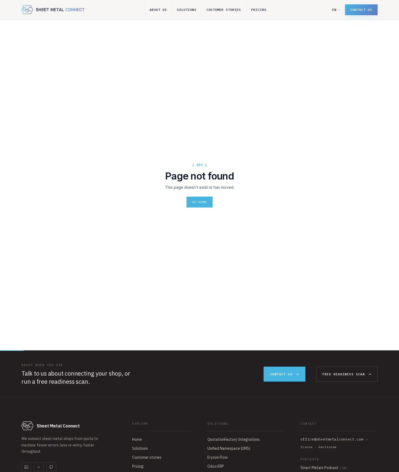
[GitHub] (51, 467)
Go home (199, 202)
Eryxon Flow (217, 457)
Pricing (258, 10)
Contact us (361, 10)
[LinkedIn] (26, 467)
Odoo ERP (215, 466)
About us (158, 10)
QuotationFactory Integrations (233, 439)
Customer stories (224, 10)
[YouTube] (39, 467)
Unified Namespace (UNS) (228, 448)
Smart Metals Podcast (323, 467)
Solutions (187, 10)
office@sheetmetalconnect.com (334, 439)
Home (137, 439)
